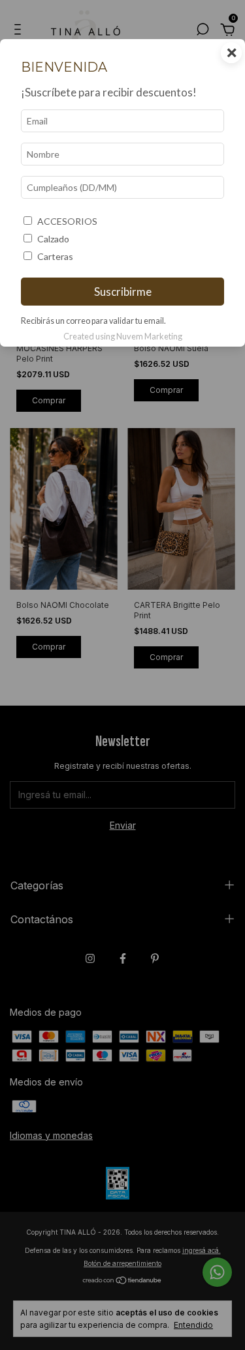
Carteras (55, 256)
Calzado (53, 238)
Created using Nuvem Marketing (122, 336)
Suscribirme (123, 291)
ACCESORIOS (67, 221)
